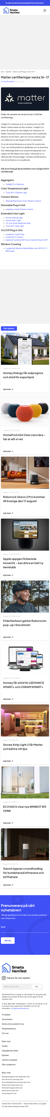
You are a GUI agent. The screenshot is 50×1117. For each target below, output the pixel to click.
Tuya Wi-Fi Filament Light (16, 192)
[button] (44, 10)
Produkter (6, 1015)
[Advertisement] (25, 42)
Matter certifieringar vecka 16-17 (24, 72)
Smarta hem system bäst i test (12, 1085)
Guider (5, 1046)
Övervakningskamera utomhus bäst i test (16, 1082)
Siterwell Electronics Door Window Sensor (23, 201)
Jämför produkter (9, 1060)
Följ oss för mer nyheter (18, 978)
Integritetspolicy (9, 1028)
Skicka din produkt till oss (13, 1024)
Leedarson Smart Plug (15, 234)
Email (3, 927)
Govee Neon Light (13, 220)
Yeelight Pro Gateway (15, 184)
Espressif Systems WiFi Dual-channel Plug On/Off (26, 240)
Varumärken (7, 1019)
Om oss (5, 1033)
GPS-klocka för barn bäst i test (12, 1079)
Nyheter (8, 72)
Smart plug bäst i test (9, 1093)
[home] (11, 10)
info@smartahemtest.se (20, 1008)
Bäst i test (6, 1041)
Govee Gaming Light (14, 217)
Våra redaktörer (9, 1064)
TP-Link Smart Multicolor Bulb (18, 223)
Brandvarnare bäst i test (10, 1090)
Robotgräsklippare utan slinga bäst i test (16, 1077)
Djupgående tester (10, 1050)
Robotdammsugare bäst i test (12, 1088)
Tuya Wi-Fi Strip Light (15, 226)
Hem (2, 72)
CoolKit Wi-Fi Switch (14, 237)
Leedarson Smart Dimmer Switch (19, 209)
